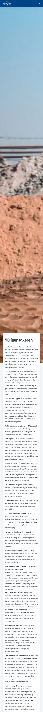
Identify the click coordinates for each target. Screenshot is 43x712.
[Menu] (39, 3)
